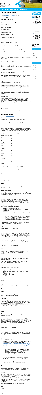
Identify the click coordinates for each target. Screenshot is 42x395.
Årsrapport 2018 (8, 12)
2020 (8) (34, 76)
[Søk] (39, 1)
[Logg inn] (41, 1)
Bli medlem (16, 9)
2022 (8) (34, 71)
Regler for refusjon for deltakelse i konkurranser (36, 26)
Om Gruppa (7, 9)
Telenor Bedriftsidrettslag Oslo (9, 15)
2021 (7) (34, 74)
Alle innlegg (35, 51)
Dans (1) (34, 53)
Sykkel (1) (34, 55)
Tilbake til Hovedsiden (23, 9)
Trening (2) (35, 57)
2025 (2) (34, 65)
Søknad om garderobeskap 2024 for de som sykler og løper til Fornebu (37, 38)
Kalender (11, 9)
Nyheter (2, 9)
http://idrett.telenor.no (10, 116)
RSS (34, 60)
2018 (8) (34, 80)
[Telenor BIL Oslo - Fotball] (21, 4)
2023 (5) (34, 69)
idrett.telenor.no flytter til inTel (37, 17)
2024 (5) (34, 67)
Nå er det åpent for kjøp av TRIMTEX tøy (36, 32)
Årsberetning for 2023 (35, 45)
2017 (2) (34, 83)
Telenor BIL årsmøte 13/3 (38, 22)
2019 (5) (34, 78)
